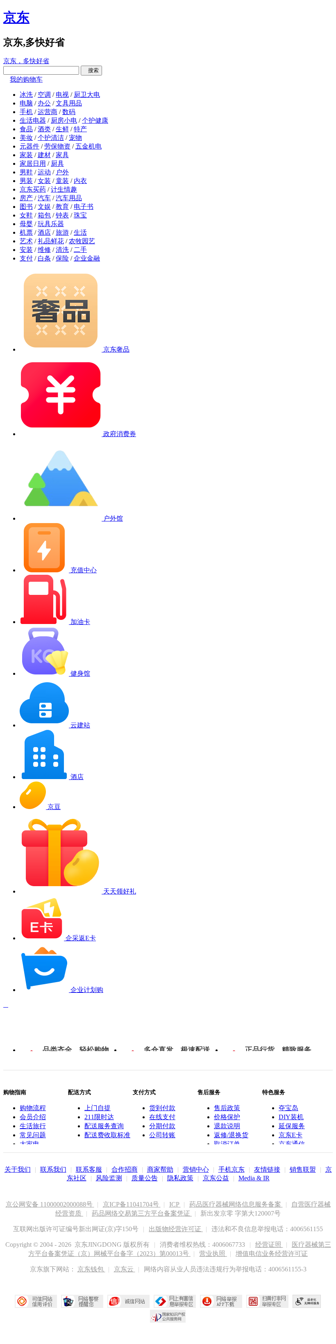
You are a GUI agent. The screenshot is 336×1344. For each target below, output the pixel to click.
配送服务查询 (104, 1125)
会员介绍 (33, 1116)
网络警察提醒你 (82, 1301)
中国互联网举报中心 (175, 1301)
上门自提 (97, 1107)
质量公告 (145, 1178)
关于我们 (18, 1169)
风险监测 (109, 1178)
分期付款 (162, 1125)
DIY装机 (291, 1116)
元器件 (29, 146)
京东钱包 (91, 1269)
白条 (44, 258)
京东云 (124, 1269)
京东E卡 (290, 1134)
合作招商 (124, 1169)
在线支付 (162, 1116)
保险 (62, 258)
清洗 (62, 249)
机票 (26, 232)
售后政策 (227, 1107)
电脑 (26, 103)
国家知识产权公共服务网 (168, 1316)
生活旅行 (33, 1125)
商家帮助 (160, 1169)
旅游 (62, 232)
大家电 (29, 1144)
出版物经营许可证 (176, 1228)
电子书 (83, 206)
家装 (26, 154)
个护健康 (95, 120)
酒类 (44, 129)
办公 (44, 103)
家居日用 (33, 163)
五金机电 (88, 146)
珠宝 (80, 215)
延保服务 (292, 1125)
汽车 (44, 197)
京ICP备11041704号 (132, 1204)
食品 (26, 129)
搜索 (91, 70)
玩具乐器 (51, 223)
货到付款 (162, 1107)
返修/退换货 (231, 1134)
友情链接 (267, 1169)
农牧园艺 (82, 241)
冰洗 (26, 94)
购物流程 (33, 1107)
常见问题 (33, 1134)
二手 (80, 249)
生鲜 (62, 129)
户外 (62, 172)
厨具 (57, 163)
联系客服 (89, 1169)
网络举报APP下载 (221, 1301)
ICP (175, 1204)
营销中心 (196, 1169)
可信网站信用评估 (36, 1301)
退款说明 (227, 1125)
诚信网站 (128, 1301)
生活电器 (33, 120)
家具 (62, 154)
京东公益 (216, 1178)
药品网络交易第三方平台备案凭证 (142, 1213)
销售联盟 (303, 1169)
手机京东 (231, 1169)
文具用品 (69, 103)
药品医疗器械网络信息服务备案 (236, 1204)
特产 (80, 129)
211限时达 (99, 1116)
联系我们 (53, 1169)
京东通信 (292, 1144)
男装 (26, 180)
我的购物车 (26, 79)
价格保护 (227, 1116)
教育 (62, 206)
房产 (26, 197)
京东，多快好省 (26, 60)
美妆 (26, 137)
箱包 (44, 215)
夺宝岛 (288, 1107)
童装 (62, 180)
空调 (44, 94)
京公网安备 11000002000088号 (50, 1204)
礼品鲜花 (51, 241)
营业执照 (213, 1253)
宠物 (75, 137)
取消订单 (227, 1144)
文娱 (44, 206)
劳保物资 (57, 146)
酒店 (44, 232)
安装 (26, 249)
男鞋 (26, 172)
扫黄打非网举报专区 (267, 1301)
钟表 (62, 215)
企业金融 (87, 258)
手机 (26, 111)
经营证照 (269, 1244)
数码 (68, 111)
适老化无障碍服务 (307, 1301)
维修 (44, 249)
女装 (44, 180)
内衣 (80, 180)
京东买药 (33, 189)
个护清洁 (51, 137)
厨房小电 (64, 120)
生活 (80, 232)
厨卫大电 (87, 94)
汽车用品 (69, 197)
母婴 (26, 223)
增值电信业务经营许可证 (272, 1253)
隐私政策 (180, 1178)
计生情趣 (64, 189)
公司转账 (162, 1134)
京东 (16, 17)
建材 (44, 154)
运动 (44, 172)
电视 (62, 94)
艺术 (26, 241)
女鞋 (26, 215)
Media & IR (254, 1178)
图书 (26, 206)
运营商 (47, 111)
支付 (26, 258)
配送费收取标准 (107, 1134)
